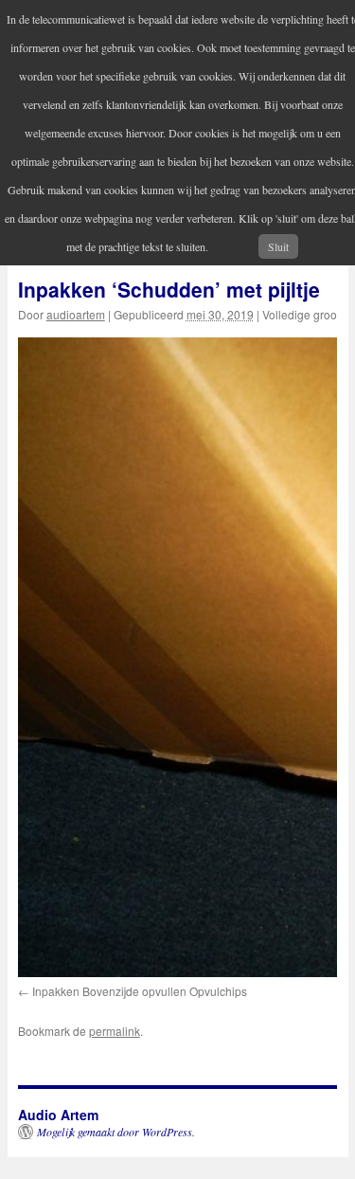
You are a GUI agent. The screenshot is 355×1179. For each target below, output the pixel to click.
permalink (114, 1031)
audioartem (75, 314)
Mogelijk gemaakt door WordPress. (116, 1131)
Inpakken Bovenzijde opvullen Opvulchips (139, 991)
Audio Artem (58, 1114)
